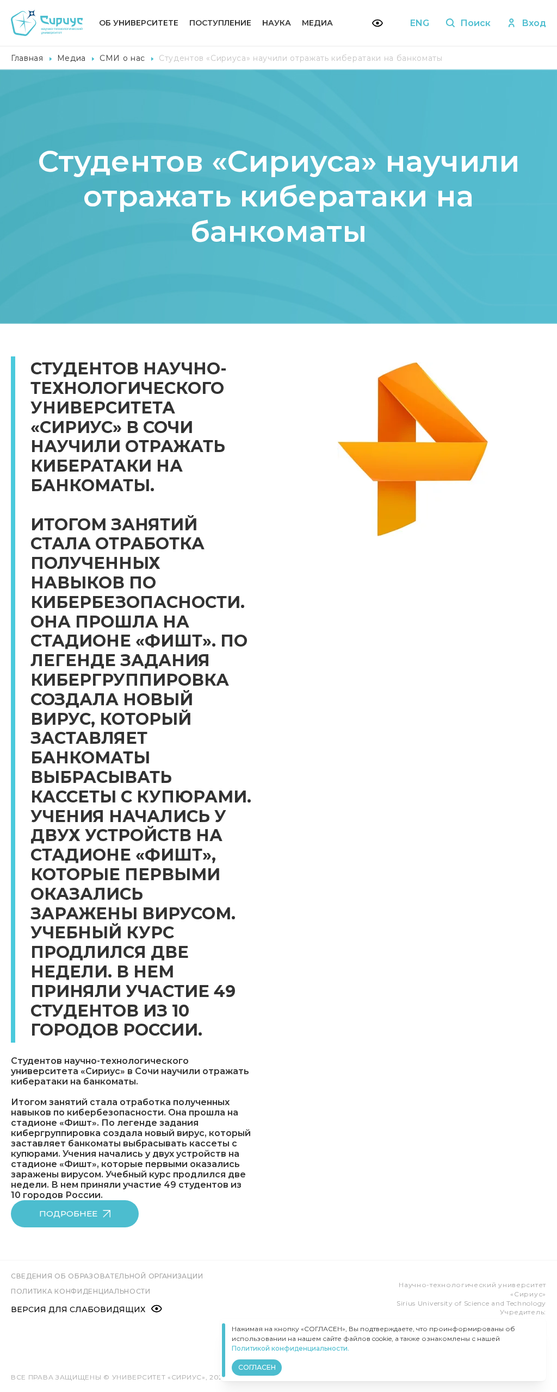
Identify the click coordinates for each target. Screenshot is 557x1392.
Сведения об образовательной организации (107, 1276)
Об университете (138, 23)
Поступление (220, 23)
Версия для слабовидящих (78, 1309)
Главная (27, 58)
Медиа (317, 23)
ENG (419, 23)
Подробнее (68, 1213)
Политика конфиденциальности (81, 1291)
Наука (276, 23)
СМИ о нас (122, 58)
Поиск (475, 23)
